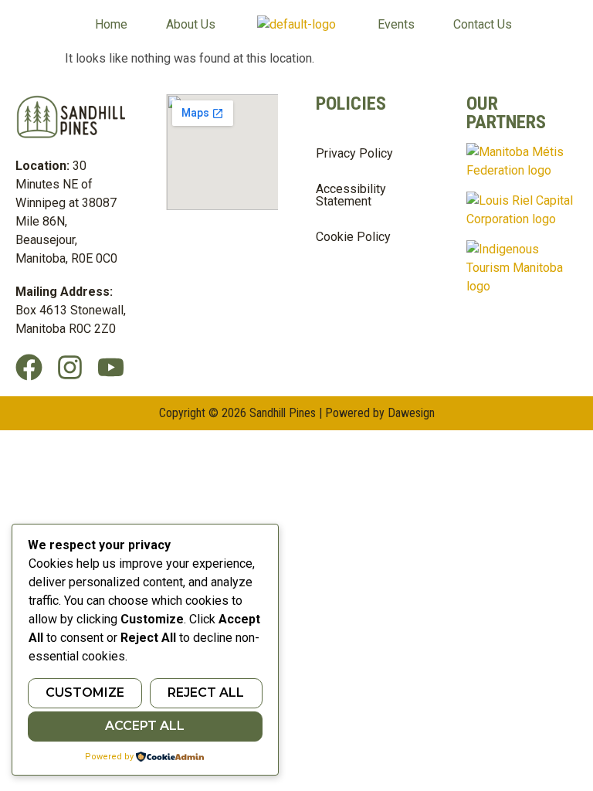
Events (396, 25)
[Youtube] (110, 367)
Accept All (145, 725)
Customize (85, 692)
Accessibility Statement (351, 195)
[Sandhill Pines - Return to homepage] (296, 24)
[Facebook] (28, 367)
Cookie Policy (353, 236)
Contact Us (482, 25)
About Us (190, 25)
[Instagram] (69, 367)
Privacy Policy (354, 153)
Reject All (206, 692)
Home (111, 25)
